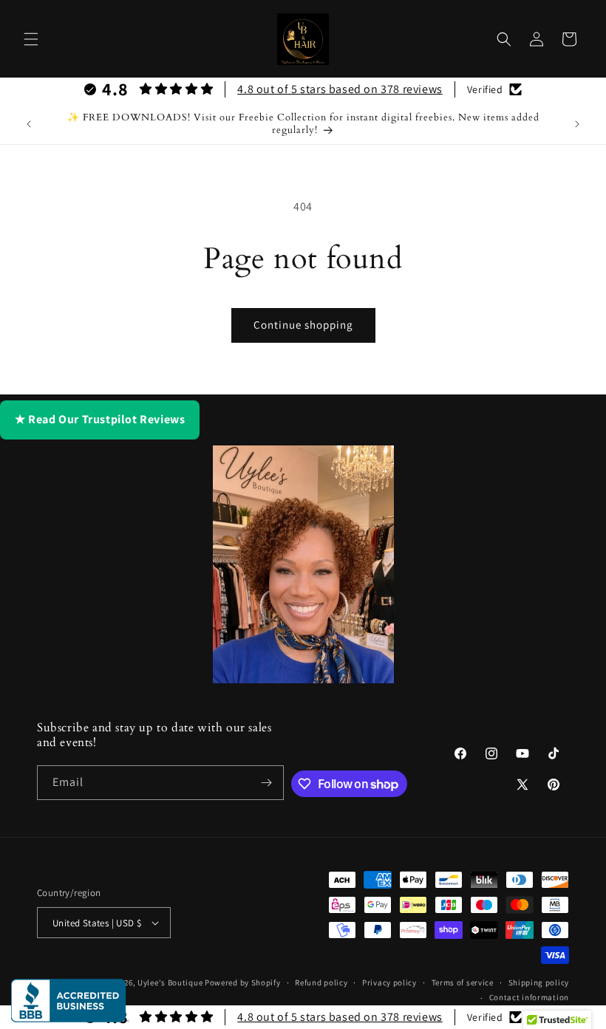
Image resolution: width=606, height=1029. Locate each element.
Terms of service (463, 982)
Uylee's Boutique (169, 982)
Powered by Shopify (243, 982)
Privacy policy (389, 982)
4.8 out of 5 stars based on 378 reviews (339, 89)
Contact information (529, 997)
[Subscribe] (267, 782)
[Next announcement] (577, 124)
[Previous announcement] (29, 124)
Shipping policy (539, 982)
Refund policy (321, 982)
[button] (31, 39)
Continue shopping (303, 325)
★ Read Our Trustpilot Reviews (100, 419)
